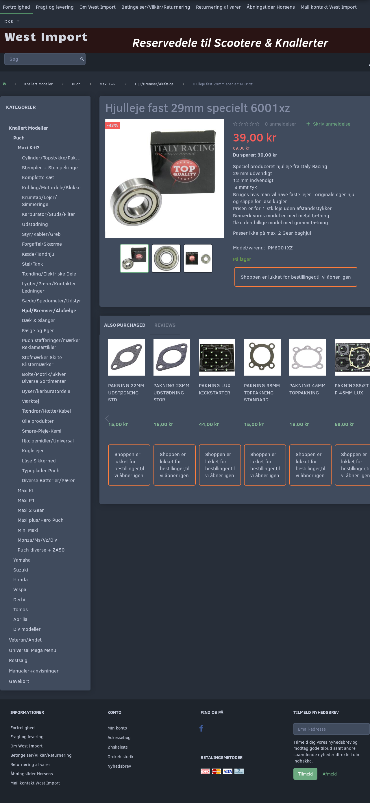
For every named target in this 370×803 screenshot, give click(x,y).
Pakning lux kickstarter (214, 389)
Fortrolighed (16, 6)
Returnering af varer (218, 6)
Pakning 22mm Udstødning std (126, 392)
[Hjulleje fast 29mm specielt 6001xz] (164, 178)
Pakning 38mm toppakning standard (262, 392)
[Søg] (82, 59)
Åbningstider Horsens (271, 6)
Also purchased (124, 324)
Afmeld (330, 774)
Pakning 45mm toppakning (307, 389)
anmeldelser (280, 123)
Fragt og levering (55, 6)
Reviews (164, 324)
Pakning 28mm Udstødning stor (171, 392)
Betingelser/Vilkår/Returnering (155, 6)
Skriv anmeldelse (331, 123)
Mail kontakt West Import (329, 6)
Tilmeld (305, 774)
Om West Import (97, 6)
